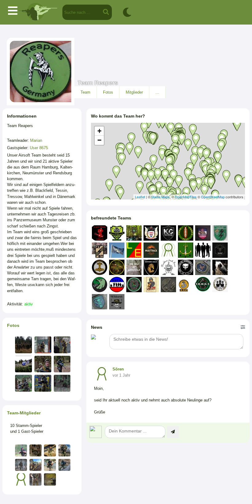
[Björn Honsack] (64, 450)
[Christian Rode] (35, 465)
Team (85, 92)
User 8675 (39, 147)
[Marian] (50, 465)
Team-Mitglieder (24, 412)
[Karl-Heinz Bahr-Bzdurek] (35, 479)
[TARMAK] (64, 465)
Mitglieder (134, 92)
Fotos (108, 92)
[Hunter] (21, 450)
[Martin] (21, 479)
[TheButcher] (21, 465)
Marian (36, 140)
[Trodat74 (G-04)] (35, 450)
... (157, 92)
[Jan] (50, 450)
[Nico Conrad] (50, 479)
